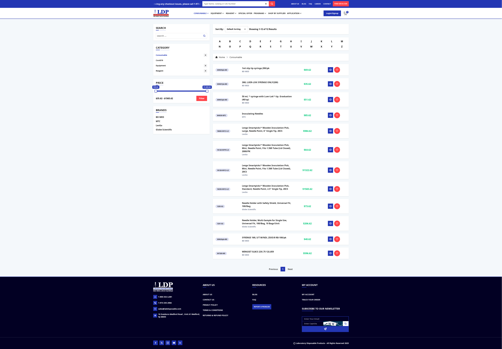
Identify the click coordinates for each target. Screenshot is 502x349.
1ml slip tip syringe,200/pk (255, 68)
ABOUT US (295, 4)
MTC (158, 121)
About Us (207, 294)
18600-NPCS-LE (223, 131)
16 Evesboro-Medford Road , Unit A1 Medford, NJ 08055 (179, 315)
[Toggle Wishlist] (337, 70)
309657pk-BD (222, 84)
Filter (201, 98)
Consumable (200, 13)
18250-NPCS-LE (223, 189)
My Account (308, 294)
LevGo (159, 125)
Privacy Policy (210, 305)
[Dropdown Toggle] (205, 55)
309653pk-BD (222, 100)
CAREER (318, 4)
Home (222, 57)
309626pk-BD (222, 239)
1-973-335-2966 (165, 303)
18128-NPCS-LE (223, 170)
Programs (259, 13)
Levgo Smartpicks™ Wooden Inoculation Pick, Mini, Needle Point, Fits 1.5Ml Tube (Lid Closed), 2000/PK (266, 148)
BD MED (160, 117)
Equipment (216, 13)
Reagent (230, 13)
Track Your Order (311, 299)
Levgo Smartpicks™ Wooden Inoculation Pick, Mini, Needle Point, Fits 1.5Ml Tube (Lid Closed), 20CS (266, 168)
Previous (273, 269)
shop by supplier (277, 13)
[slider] (156, 91)
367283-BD (221, 253)
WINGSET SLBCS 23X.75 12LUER (258, 251)
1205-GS (220, 206)
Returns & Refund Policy (215, 315)
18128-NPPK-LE (223, 150)
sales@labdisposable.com (169, 309)
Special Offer (245, 13)
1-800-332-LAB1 (165, 297)
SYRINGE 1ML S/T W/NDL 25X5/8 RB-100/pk (264, 237)
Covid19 (159, 60)
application (293, 13)
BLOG (304, 4)
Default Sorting (234, 29)
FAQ (310, 4)
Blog (254, 294)
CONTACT (327, 4)
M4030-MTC (221, 115)
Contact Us (208, 299)
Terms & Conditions (213, 310)
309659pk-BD (222, 70)
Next (290, 269)
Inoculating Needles (252, 113)
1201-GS (220, 224)
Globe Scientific (164, 129)
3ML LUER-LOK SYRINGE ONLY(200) (260, 82)
